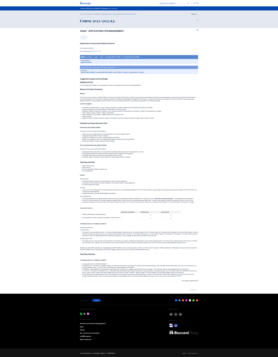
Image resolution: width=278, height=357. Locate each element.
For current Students (88, 14)
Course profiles (96, 14)
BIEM (83, 37)
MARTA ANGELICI (91, 72)
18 (99, 51)
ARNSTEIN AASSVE (86, 62)
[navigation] (139, 8)
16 (94, 51)
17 (97, 51)
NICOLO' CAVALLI (123, 72)
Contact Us (193, 14)
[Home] (85, 3)
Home (81, 14)
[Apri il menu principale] (197, 3)
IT (191, 3)
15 (92, 51)
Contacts (96, 300)
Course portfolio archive (106, 14)
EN (188, 3)
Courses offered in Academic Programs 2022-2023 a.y (124, 14)
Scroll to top (192, 289)
